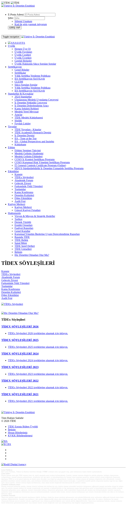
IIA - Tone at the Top (26, 138)
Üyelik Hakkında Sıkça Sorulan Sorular (35, 63)
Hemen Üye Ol (23, 48)
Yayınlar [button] (12, 126)
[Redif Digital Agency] (13, 464)
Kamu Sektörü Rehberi (27, 108)
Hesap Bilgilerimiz (17, 432)
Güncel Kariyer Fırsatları (28, 210)
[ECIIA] (6, 444)
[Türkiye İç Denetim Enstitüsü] (18, 5)
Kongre (18, 174)
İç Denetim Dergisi (24, 135)
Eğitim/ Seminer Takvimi (28, 150)
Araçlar (18, 114)
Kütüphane (20, 144)
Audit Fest (20, 201)
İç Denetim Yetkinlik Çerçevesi (31, 102)
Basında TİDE (22, 237)
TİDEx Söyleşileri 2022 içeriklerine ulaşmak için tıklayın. (38, 387)
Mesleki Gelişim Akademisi (29, 153)
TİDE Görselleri (23, 249)
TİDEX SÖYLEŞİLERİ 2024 (20, 353)
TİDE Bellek (21, 240)
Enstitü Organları (23, 225)
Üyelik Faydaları (23, 51)
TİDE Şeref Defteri (25, 246)
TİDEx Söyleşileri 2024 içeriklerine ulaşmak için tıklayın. (38, 360)
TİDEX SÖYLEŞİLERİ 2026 (20, 326)
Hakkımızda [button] (14, 213)
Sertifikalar (20, 72)
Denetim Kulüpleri (24, 195)
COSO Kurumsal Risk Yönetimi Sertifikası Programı (42, 162)
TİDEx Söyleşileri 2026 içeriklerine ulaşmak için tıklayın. (38, 333)
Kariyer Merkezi (23, 207)
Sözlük (18, 120)
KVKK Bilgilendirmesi (20, 435)
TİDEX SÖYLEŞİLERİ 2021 (20, 394)
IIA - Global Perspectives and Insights (34, 141)
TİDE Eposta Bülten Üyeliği (23, 426)
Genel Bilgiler (22, 69)
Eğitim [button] (11, 147)
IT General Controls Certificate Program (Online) (40, 165)
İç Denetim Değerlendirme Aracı (32, 105)
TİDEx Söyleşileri (24, 177)
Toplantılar (20, 189)
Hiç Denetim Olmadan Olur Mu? (32, 255)
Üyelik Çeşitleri (23, 54)
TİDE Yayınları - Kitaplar (28, 129)
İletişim (18, 252)
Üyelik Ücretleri (23, 57)
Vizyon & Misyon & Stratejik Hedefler (35, 216)
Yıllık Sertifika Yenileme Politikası (32, 75)
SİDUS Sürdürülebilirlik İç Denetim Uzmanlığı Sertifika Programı (49, 168)
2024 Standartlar (23, 96)
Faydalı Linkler (23, 123)
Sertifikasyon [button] (15, 66)
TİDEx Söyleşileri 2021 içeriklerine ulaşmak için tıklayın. (38, 401)
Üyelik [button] (11, 45)
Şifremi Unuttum (23, 21)
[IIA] (4, 441)
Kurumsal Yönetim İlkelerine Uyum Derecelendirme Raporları (47, 234)
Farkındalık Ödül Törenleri (29, 186)
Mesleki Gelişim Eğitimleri (28, 156)
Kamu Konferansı (24, 192)
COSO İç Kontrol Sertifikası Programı (35, 159)
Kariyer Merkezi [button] (16, 204)
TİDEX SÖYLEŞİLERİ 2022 (20, 380)
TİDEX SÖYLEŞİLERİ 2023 (20, 367)
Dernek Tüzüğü (23, 222)
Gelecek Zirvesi (23, 183)
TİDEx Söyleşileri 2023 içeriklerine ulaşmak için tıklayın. (38, 374)
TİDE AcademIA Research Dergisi (33, 132)
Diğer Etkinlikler (23, 198)
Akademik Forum (24, 180)
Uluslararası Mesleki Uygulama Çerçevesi (36, 99)
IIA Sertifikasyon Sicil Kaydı (30, 78)
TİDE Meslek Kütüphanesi (29, 117)
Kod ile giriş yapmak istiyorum (31, 24)
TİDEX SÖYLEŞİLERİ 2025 (20, 340)
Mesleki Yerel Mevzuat (27, 111)
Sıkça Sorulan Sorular (26, 84)
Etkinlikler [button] (13, 171)
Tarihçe (18, 219)
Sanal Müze (21, 243)
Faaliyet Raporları (24, 228)
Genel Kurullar (22, 231)
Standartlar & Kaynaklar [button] (20, 93)
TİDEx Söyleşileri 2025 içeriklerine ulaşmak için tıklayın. (38, 347)
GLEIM (19, 81)
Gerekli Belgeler (23, 60)
